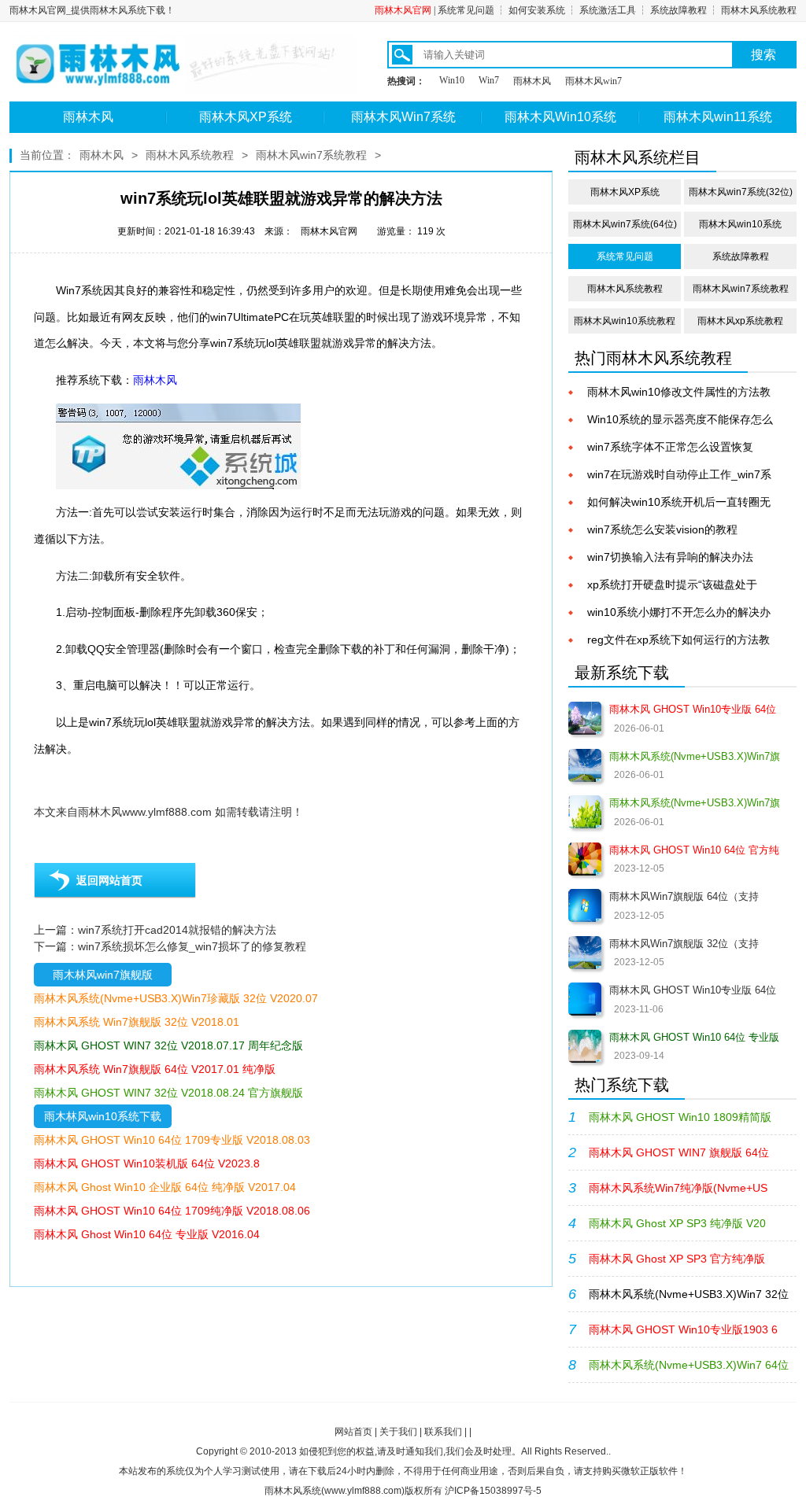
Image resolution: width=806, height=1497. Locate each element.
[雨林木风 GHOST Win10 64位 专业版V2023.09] (584, 1046)
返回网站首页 (109, 880)
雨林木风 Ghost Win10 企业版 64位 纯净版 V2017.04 (165, 1187)
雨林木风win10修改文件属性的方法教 (679, 391)
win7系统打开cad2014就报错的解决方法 (177, 930)
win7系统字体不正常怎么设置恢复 (670, 447)
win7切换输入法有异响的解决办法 (670, 557)
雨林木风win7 (593, 81)
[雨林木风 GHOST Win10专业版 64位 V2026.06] (584, 718)
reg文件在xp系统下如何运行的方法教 (678, 639)
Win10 (451, 80)
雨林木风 (532, 81)
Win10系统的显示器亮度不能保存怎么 (680, 419)
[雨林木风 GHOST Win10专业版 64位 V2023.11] (584, 999)
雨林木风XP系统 (245, 117)
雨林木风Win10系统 (560, 117)
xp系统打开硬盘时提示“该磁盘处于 (672, 584)
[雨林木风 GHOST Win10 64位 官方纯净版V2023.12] (584, 859)
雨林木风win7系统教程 (311, 155)
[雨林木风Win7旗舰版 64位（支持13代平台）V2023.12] (584, 905)
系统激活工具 (607, 10)
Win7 (489, 80)
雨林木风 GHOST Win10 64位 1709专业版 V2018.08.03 (172, 1140)
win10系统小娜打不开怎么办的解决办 (679, 612)
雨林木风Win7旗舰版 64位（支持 (684, 896)
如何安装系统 (536, 10)
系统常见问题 (466, 10)
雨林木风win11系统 (718, 117)
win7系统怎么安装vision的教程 (662, 529)
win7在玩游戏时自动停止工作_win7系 (679, 474)
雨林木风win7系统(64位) (625, 224)
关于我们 (398, 1431)
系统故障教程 (678, 10)
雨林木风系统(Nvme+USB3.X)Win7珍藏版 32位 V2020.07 (176, 998)
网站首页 (353, 1431)
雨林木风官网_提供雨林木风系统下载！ (92, 10)
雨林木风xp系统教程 (740, 320)
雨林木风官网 (403, 10)
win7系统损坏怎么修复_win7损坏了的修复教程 (192, 946)
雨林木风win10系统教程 (624, 320)
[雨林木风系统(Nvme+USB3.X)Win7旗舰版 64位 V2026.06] (584, 765)
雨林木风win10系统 (740, 224)
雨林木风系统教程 (759, 10)
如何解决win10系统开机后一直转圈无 (679, 502)
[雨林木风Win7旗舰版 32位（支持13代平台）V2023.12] (584, 952)
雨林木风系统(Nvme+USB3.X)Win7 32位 (689, 1294)
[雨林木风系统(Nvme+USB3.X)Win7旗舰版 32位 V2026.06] (584, 811)
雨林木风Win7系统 (403, 117)
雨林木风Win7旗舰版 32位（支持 (684, 943)
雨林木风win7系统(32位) (741, 191)
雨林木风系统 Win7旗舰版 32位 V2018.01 (136, 1022)
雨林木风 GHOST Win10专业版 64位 (692, 990)
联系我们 (443, 1431)
